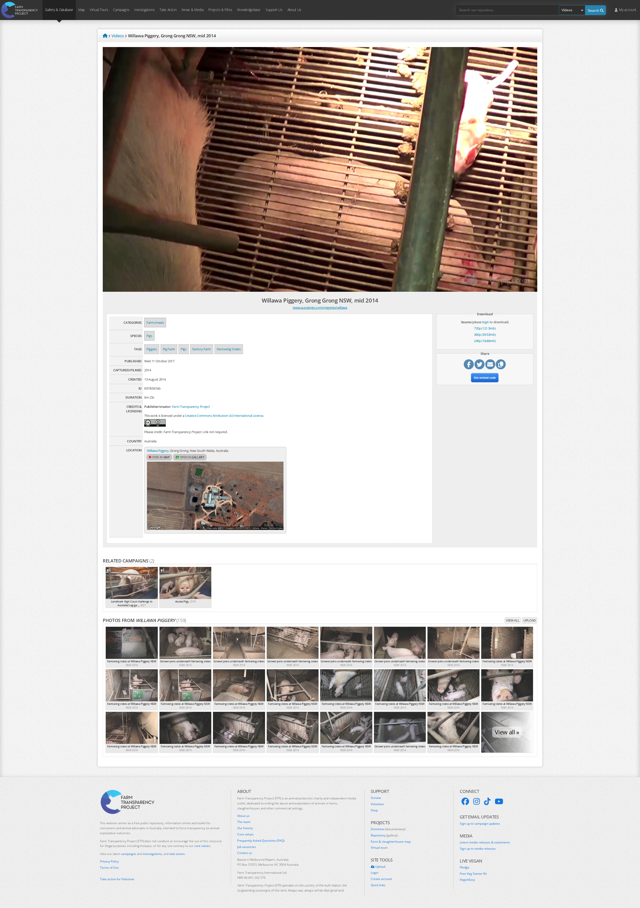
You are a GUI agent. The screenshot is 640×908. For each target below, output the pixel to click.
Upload (530, 620)
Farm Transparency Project (191, 406)
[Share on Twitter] (479, 364)
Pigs (149, 336)
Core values (245, 834)
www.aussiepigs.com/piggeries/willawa (320, 307)
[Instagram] (477, 801)
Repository (384, 835)
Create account (381, 879)
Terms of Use (109, 868)
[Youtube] (499, 801)
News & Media (192, 9)
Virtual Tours (99, 9)
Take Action (168, 9)
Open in (160, 457)
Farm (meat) (155, 322)
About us (243, 816)
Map (81, 9)
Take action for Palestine (117, 879)
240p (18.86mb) (485, 341)
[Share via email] (490, 364)
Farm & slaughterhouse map (390, 842)
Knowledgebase (248, 9)
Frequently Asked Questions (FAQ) (260, 841)
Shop (374, 810)
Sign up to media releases (478, 849)
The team (243, 822)
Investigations (144, 9)
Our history (245, 828)
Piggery (151, 349)
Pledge (464, 867)
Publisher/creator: (157, 406)
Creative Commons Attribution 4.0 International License (224, 415)
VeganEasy (467, 880)
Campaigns (121, 9)
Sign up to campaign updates (480, 824)
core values (202, 846)
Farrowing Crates (229, 349)
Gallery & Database (59, 9)
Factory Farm (201, 349)
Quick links (378, 885)
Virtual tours (379, 848)
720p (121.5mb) (485, 328)
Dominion (388, 829)
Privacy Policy (109, 861)
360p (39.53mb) (485, 334)
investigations (152, 854)
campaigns (128, 854)
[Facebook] (465, 801)
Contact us (244, 853)
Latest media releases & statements (485, 842)
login (485, 322)
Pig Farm (169, 349)
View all (512, 620)
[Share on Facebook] (469, 364)
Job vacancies (246, 847)
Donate (376, 798)
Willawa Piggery (158, 450)
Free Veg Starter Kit (473, 874)
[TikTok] (487, 801)
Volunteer (377, 804)
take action (176, 854)
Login (374, 873)
